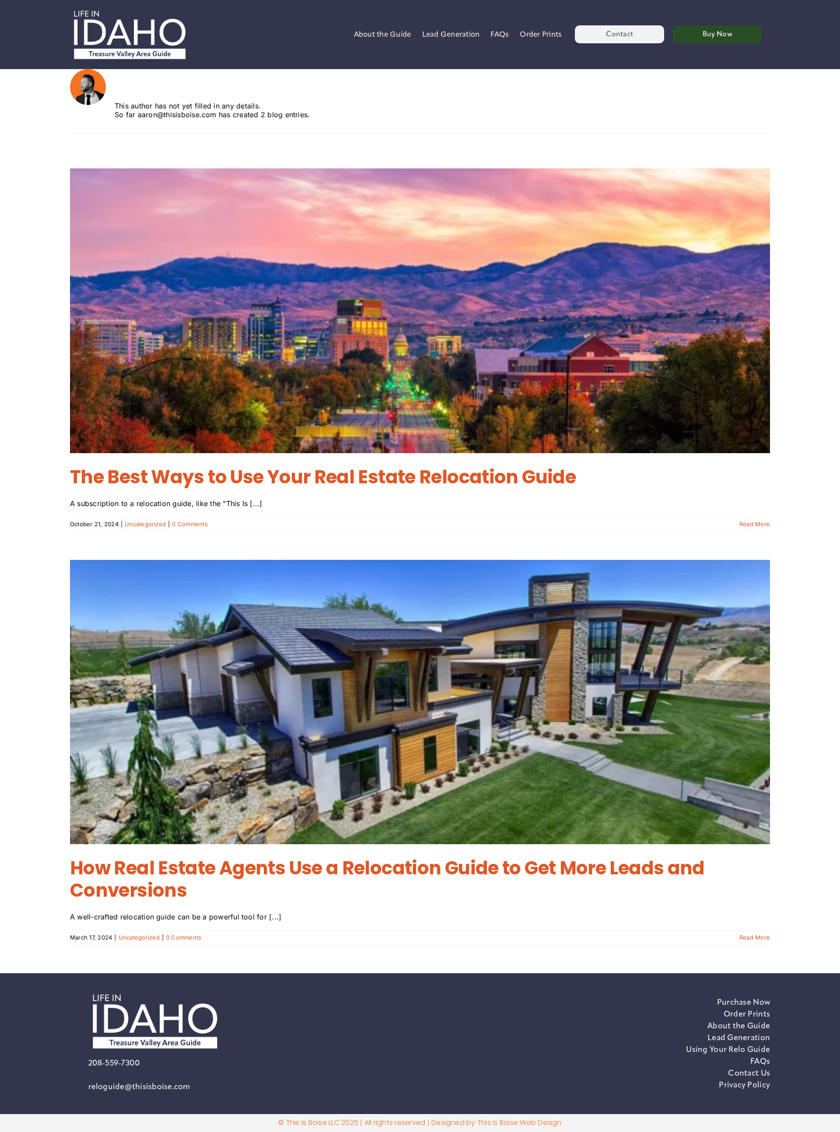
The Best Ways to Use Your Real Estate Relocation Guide (323, 477)
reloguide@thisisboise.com (139, 1086)
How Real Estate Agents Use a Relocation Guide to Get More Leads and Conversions (387, 879)
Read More (754, 524)
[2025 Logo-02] (129, 10)
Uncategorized (145, 524)
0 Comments (189, 524)
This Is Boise (497, 1123)
